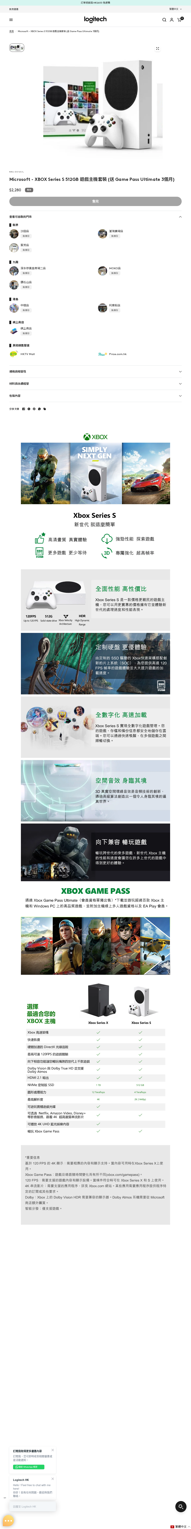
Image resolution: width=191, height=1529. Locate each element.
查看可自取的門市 (20, 217)
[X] (29, 409)
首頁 (11, 31)
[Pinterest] (34, 409)
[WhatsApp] (39, 409)
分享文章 (14, 409)
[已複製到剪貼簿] (44, 409)
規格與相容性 (17, 371)
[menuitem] (14, 9)
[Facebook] (23, 409)
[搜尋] (164, 20)
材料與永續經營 (19, 383)
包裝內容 (15, 396)
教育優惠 (13, 9)
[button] (180, 1527)
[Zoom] (157, 48)
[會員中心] (171, 20)
